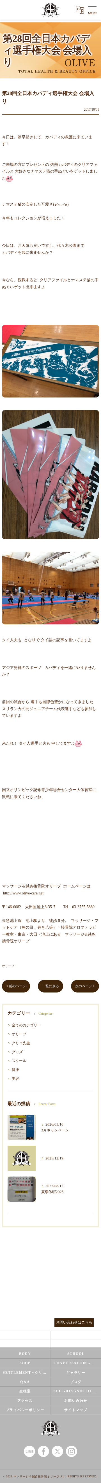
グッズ (17, 1052)
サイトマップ (76, 1410)
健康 (15, 1070)
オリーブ (8, 966)
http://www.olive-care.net (23, 893)
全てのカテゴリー (26, 1025)
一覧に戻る (50, 986)
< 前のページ (16, 986)
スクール (19, 1061)
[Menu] (92, 10)
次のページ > (85, 986)
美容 (15, 1079)
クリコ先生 (21, 1043)
